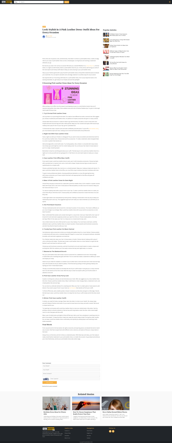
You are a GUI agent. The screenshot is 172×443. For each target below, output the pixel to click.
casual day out (90, 65)
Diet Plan (89, 435)
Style (44, 26)
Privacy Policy (68, 433)
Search (66, 2)
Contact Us (67, 430)
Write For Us (67, 438)
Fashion (88, 438)
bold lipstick (72, 288)
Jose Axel (49, 36)
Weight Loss (89, 433)
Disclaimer (67, 435)
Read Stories (89, 430)
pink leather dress (93, 128)
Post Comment (49, 382)
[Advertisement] (86, 14)
